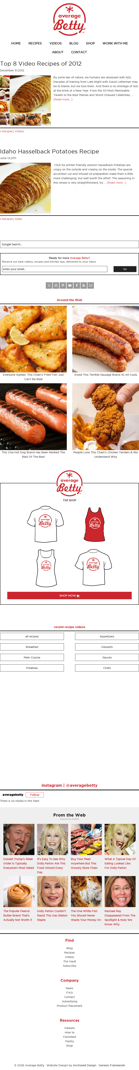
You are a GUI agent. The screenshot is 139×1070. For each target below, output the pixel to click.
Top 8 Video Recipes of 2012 (41, 63)
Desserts (107, 646)
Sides (18, 218)
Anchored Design (84, 1065)
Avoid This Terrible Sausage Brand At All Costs (105, 374)
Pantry (69, 1041)
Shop (69, 1045)
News (69, 988)
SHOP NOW (68, 595)
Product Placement (69, 1005)
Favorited (69, 1036)
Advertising (69, 1001)
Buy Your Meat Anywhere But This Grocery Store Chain (84, 863)
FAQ (69, 992)
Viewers (69, 1027)
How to (69, 1032)
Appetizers (107, 636)
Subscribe (69, 965)
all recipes (32, 636)
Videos (19, 131)
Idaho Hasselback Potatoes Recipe (49, 151)
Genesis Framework (112, 1065)
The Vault (69, 961)
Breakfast (32, 646)
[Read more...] (62, 99)
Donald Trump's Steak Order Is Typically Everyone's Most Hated (18, 863)
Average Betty (69, 19)
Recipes (7, 131)
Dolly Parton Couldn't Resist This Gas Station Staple (52, 915)
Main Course (32, 657)
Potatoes (32, 667)
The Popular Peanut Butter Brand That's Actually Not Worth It (17, 915)
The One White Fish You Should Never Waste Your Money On (86, 915)
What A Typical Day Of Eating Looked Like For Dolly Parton (120, 863)
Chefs (107, 667)
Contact (69, 996)
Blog (69, 948)
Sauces (107, 657)
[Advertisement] (25, 726)
